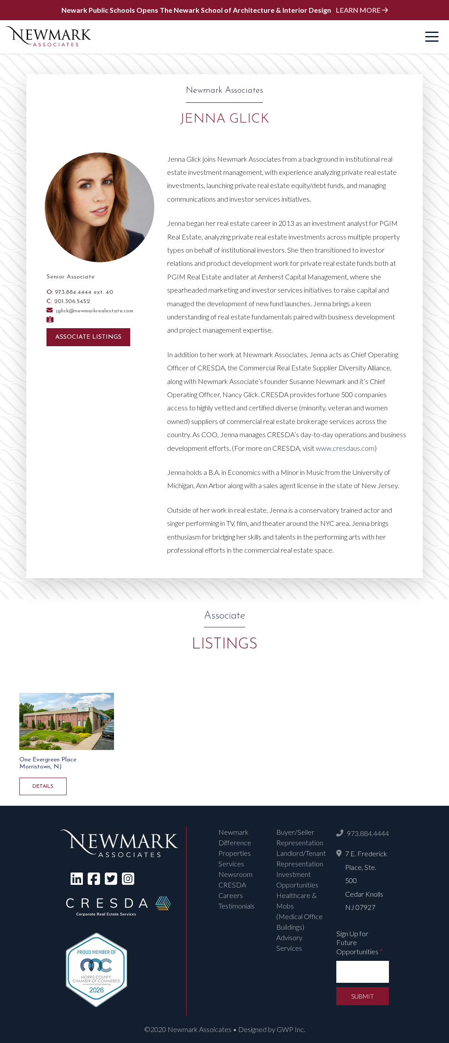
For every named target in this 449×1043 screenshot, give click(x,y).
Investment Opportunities (297, 879)
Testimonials (236, 906)
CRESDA (232, 884)
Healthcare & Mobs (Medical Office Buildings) (299, 911)
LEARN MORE (359, 10)
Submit (362, 996)
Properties (234, 853)
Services (231, 863)
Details (42, 786)
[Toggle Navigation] (432, 37)
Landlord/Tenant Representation (301, 858)
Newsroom (235, 874)
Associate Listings (88, 337)
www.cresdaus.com (345, 448)
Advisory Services (289, 942)
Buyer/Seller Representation (299, 837)
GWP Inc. (291, 1029)
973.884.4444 (368, 833)
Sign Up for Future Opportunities (359, 942)
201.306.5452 (72, 301)
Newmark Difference (234, 837)
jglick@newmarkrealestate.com (93, 311)
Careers (230, 895)
